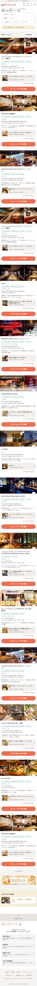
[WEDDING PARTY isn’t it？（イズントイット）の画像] (18, 328)
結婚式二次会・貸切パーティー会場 (9, 924)
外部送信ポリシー (10, 975)
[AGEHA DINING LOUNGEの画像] (18, 383)
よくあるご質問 (29, 978)
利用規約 (12, 972)
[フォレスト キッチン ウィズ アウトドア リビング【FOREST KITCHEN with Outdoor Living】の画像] (18, 541)
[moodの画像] (18, 273)
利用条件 (18, 972)
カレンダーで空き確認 (20, 89)
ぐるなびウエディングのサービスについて (14, 978)
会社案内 (7, 972)
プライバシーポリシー (27, 972)
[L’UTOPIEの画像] (18, 439)
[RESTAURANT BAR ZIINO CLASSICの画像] (18, 486)
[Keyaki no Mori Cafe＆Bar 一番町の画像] (18, 712)
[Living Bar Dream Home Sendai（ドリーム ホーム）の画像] (18, 158)
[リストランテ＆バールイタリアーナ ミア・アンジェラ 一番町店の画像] (18, 46)
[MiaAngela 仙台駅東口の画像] (18, 103)
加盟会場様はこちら (20, 975)
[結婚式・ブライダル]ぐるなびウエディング (11, 923)
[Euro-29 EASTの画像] (18, 768)
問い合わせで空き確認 (20, 313)
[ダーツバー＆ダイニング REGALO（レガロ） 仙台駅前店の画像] (18, 598)
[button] (18, 938)
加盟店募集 (28, 975)
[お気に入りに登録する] (34, 54)
